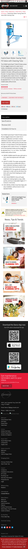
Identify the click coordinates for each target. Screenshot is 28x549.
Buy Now (6, 103)
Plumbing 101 (4, 476)
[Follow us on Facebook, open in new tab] (2, 527)
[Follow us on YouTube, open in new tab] (7, 527)
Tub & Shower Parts (6, 420)
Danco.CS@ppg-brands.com (11, 407)
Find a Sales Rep (5, 517)
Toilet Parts (18, 12)
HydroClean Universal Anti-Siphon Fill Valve (12, 536)
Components (4, 443)
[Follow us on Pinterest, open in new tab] (10, 527)
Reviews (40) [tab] (6, 125)
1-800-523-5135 (10, 410)
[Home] (9, 6)
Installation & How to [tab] (9, 129)
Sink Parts (3, 421)
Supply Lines (4, 444)
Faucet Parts (4, 423)
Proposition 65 (5, 480)
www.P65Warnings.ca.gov (19, 215)
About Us (3, 499)
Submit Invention (5, 503)
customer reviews (6, 89)
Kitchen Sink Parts (5, 431)
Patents (3, 505)
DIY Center (4, 474)
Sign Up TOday (6, 386)
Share (8, 107)
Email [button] (3, 107)
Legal (2, 481)
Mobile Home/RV (5, 448)
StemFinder (4, 98)
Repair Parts (4, 439)
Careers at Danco (5, 511)
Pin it (13, 107)
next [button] (26, 53)
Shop (6, 12)
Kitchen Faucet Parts (6, 433)
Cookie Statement (17, 547)
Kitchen (3, 429)
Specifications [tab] (6, 121)
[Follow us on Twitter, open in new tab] (5, 527)
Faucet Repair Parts (6, 441)
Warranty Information (6, 478)
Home (2, 12)
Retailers (3, 487)
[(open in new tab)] (14, 414)
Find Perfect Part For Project (16, 97)
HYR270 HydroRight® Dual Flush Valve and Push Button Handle (19, 198)
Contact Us (4, 470)
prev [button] (2, 53)
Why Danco (4, 501)
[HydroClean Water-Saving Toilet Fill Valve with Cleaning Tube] (14, 34)
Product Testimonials (6, 507)
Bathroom (11, 12)
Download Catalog (5, 521)
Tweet (18, 107)
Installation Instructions (7, 472)
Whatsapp (4, 109)
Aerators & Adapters (6, 435)
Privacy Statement (6, 547)
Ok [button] (24, 547)
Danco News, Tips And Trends (8, 509)
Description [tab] (6, 117)
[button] (24, 6)
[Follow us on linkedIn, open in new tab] (12, 527)
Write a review (17, 89)
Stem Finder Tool (5, 464)
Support (3, 468)
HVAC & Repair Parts (6, 454)
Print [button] (26, 16)
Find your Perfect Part (6, 462)
